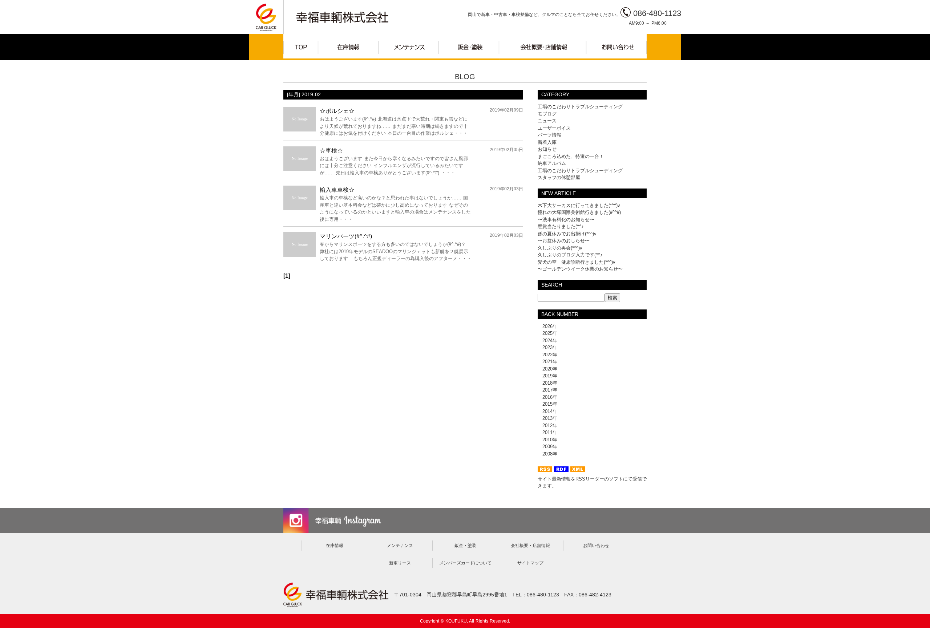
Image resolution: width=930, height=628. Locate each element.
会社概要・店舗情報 (530, 545)
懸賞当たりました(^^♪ (561, 226)
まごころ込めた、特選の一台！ (571, 156)
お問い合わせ (596, 545)
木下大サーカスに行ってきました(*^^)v (579, 205)
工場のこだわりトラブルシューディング (580, 170)
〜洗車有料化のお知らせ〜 (566, 219)
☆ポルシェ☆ (337, 111)
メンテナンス (400, 545)
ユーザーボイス (554, 128)
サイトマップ (530, 563)
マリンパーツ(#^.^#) (346, 236)
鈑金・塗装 (465, 545)
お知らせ (547, 149)
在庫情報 (334, 545)
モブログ (547, 114)
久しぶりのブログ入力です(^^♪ (570, 255)
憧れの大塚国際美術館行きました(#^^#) (579, 212)
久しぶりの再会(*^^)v (560, 248)
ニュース (547, 120)
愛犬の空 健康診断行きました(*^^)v (576, 262)
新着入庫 (547, 142)
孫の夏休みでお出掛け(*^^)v (567, 233)
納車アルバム (552, 163)
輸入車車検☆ (337, 190)
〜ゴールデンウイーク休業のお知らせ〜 (580, 269)
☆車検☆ (331, 150)
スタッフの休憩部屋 (559, 177)
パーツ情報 (549, 135)
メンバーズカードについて (465, 563)
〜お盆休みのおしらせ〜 (564, 240)
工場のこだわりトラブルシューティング (580, 106)
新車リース (400, 563)
